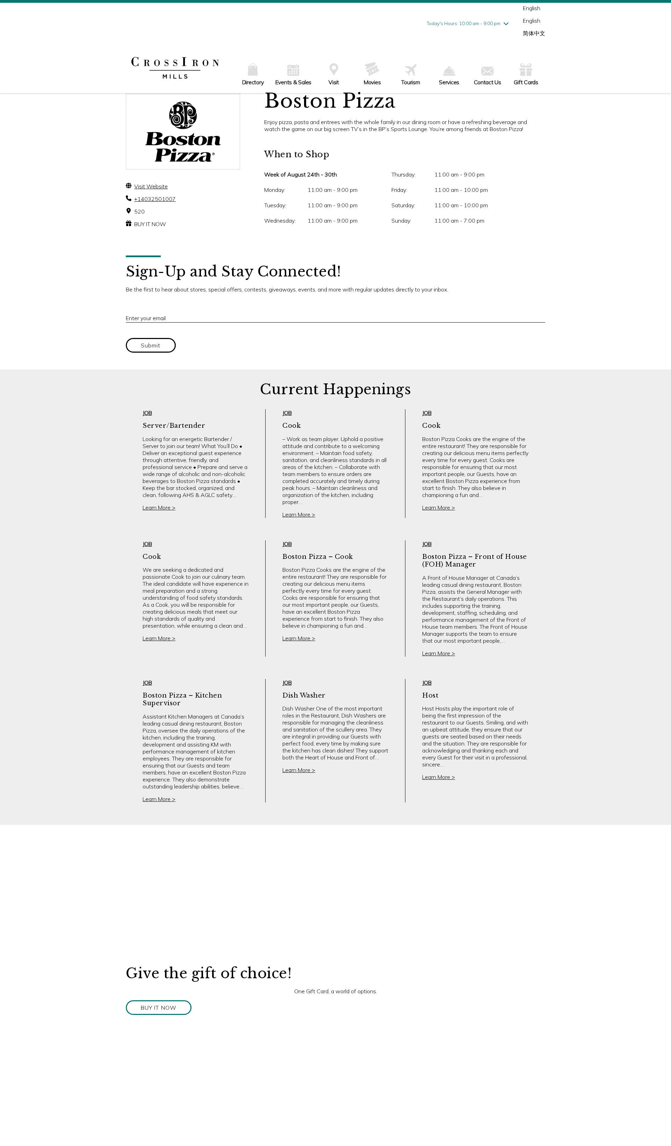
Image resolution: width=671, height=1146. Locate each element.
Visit (334, 82)
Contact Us (487, 82)
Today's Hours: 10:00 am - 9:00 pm (463, 23)
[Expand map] (335, 895)
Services (449, 82)
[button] (159, 1007)
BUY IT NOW (150, 224)
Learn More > (159, 507)
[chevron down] (506, 23)
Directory (253, 82)
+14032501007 (155, 198)
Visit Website (151, 186)
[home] (175, 68)
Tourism (410, 82)
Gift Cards (526, 82)
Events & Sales (293, 82)
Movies (372, 82)
